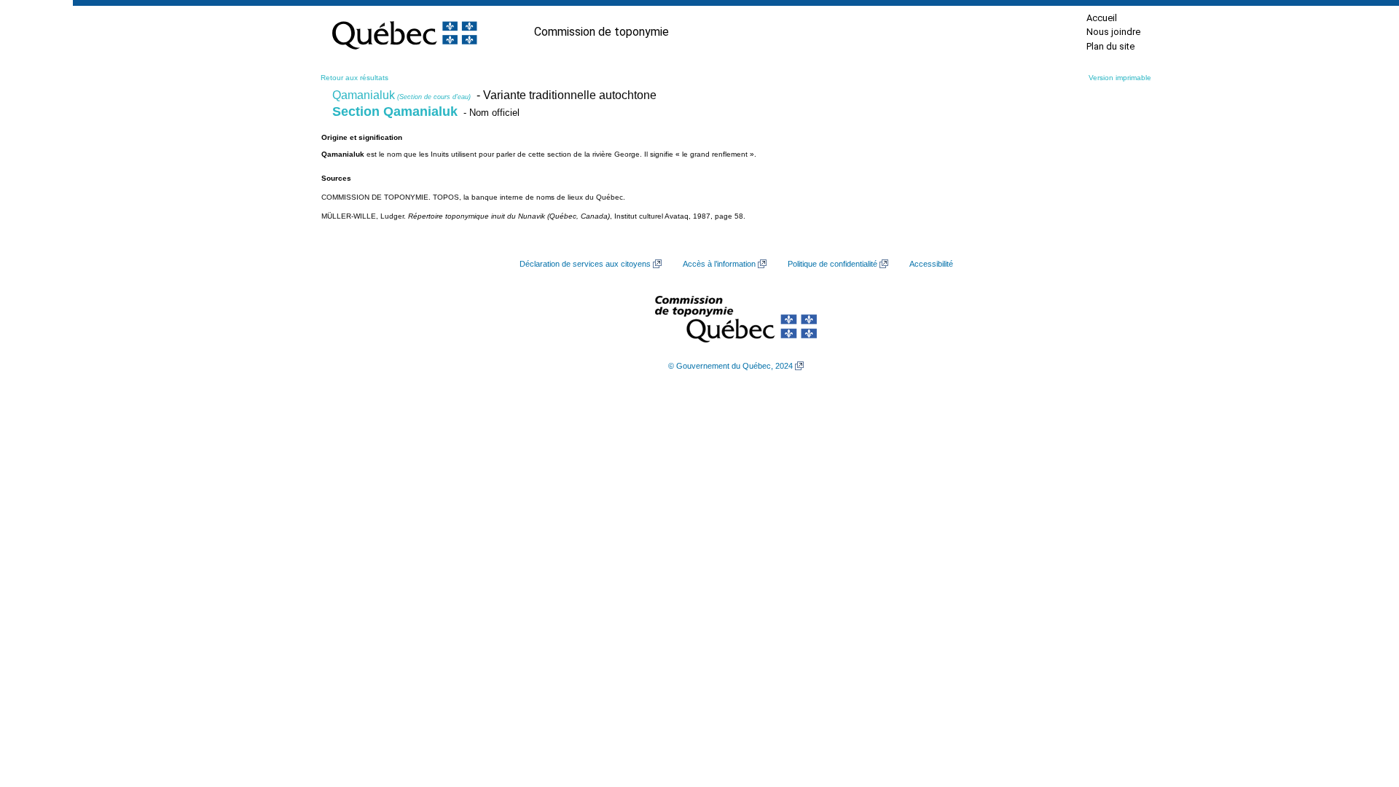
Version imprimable (1120, 78)
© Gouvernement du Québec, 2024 (730, 365)
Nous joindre (1113, 31)
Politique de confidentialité (832, 263)
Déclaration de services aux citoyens (585, 263)
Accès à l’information (719, 263)
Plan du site (1110, 46)
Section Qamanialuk (395, 111)
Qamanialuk (401, 95)
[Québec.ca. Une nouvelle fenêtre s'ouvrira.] (404, 32)
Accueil (1101, 17)
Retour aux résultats (354, 78)
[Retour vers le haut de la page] (1362, 706)
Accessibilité (931, 263)
